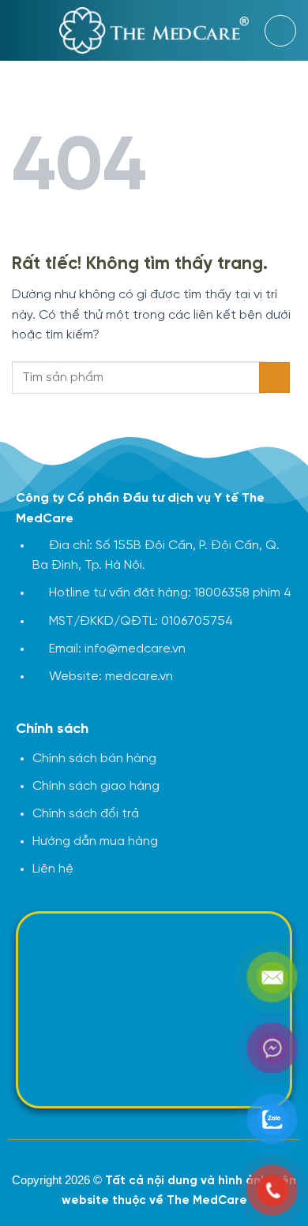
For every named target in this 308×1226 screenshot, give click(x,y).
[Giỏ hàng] (280, 31)
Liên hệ (52, 869)
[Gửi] (274, 377)
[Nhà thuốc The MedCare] (154, 30)
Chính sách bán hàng (94, 758)
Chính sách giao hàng (96, 786)
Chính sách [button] (52, 729)
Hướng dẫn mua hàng (95, 841)
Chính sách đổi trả (85, 813)
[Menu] (21, 30)
